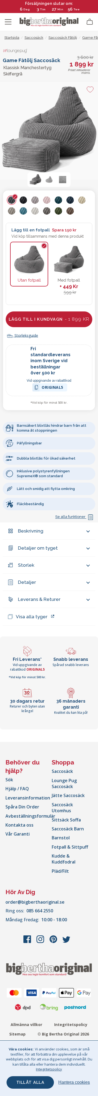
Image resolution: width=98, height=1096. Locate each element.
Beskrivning (30, 531)
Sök (9, 780)
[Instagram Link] (40, 942)
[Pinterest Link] (54, 942)
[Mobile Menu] (8, 22)
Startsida (11, 38)
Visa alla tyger (31, 616)
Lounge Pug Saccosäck (64, 783)
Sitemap (17, 1034)
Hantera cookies (74, 1082)
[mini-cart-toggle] (90, 22)
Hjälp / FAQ (17, 789)
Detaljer (27, 582)
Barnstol (61, 838)
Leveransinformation (27, 798)
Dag (26, 9)
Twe (77, 9)
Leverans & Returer (39, 599)
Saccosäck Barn (68, 829)
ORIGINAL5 (52, 388)
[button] (35, 179)
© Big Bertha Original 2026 (63, 1034)
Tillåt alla (30, 1082)
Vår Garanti (17, 834)
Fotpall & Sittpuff (70, 847)
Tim (43, 9)
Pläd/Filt (60, 871)
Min (60, 9)
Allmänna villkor (26, 1024)
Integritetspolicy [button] (49, 1069)
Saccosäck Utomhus (62, 808)
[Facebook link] (27, 942)
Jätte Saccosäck (68, 795)
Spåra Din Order (22, 807)
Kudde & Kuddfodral (63, 859)
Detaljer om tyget (38, 548)
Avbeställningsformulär (30, 816)
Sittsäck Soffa (66, 820)
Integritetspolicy (70, 1024)
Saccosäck (62, 771)
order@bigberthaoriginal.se (35, 902)
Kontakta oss (19, 825)
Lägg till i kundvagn (49, 319)
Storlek (26, 565)
